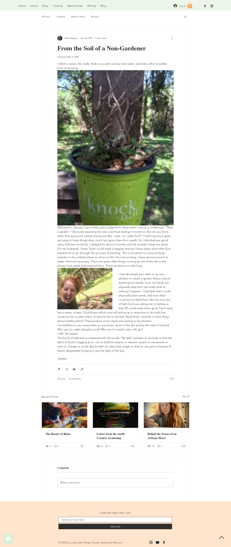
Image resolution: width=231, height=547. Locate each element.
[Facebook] (164, 542)
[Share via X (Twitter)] (66, 369)
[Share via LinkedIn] (74, 369)
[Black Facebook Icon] (205, 6)
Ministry (95, 16)
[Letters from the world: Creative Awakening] (115, 415)
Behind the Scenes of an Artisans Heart (162, 436)
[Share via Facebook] (58, 369)
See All (185, 396)
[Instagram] (151, 542)
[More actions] (172, 38)
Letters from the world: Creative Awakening (111, 436)
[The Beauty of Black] (64, 415)
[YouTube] (157, 542)
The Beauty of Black (58, 434)
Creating (60, 16)
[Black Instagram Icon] (212, 6)
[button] (189, 5)
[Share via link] (81, 369)
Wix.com (118, 542)
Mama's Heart (78, 16)
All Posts (46, 16)
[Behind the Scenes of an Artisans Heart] (166, 415)
